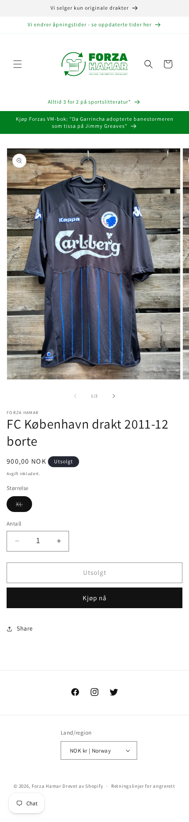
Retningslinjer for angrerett (143, 786)
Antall (14, 523)
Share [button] (25, 628)
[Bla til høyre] (114, 396)
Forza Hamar (47, 786)
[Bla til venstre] (75, 396)
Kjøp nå (95, 598)
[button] (17, 64)
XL (24, 506)
